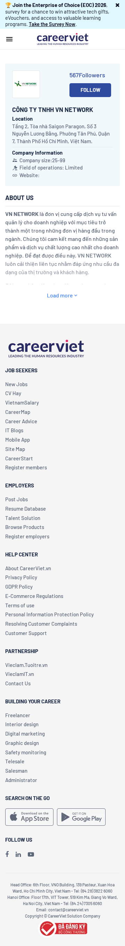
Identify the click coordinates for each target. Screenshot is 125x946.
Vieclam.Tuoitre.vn (26, 665)
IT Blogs (14, 430)
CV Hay (13, 393)
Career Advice (21, 421)
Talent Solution (22, 518)
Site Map (15, 449)
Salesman (16, 770)
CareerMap (17, 412)
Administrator (21, 780)
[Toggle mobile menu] (9, 39)
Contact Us (18, 683)
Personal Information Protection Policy (49, 614)
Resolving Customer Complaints (41, 623)
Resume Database (25, 508)
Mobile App (17, 439)
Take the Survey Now (52, 24)
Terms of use (19, 605)
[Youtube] (31, 854)
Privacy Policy (21, 577)
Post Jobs (16, 499)
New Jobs (16, 384)
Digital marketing (25, 733)
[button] (117, 5)
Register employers (27, 536)
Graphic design (22, 743)
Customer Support (26, 633)
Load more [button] (60, 295)
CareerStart (19, 458)
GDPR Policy (19, 586)
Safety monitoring (25, 752)
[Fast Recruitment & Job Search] (62, 38)
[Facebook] (7, 854)
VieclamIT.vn (19, 674)
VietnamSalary (22, 402)
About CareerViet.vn (28, 568)
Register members (26, 467)
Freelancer (17, 715)
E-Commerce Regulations (34, 596)
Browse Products (24, 527)
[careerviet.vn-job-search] (29, 817)
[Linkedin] (18, 854)
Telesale (14, 761)
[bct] (62, 928)
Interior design (22, 724)
